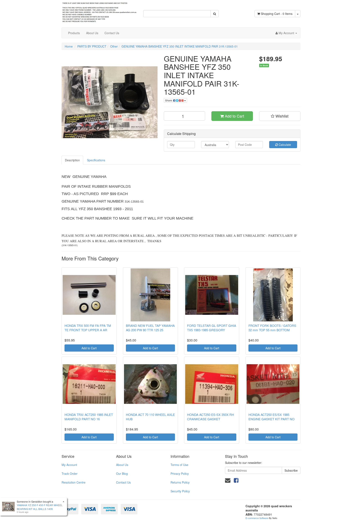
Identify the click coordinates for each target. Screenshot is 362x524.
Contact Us (112, 33)
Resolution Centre (73, 482)
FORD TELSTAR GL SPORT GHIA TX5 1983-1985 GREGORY (211, 327)
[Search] (215, 13)
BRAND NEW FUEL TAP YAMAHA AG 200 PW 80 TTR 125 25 (150, 327)
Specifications (96, 160)
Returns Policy (180, 482)
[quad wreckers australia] (99, 11)
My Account (69, 465)
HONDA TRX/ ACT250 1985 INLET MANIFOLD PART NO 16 (89, 416)
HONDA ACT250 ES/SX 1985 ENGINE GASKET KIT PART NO (271, 416)
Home (69, 46)
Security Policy (180, 491)
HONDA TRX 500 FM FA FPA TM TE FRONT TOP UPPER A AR (88, 327)
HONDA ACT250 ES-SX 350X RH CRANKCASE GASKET (210, 416)
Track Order (70, 473)
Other (114, 46)
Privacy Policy (180, 473)
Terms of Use (179, 465)
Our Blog (122, 473)
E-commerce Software (257, 518)
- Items (276, 14)
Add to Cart (234, 116)
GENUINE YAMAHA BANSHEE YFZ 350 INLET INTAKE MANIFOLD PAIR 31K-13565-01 (180, 46)
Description (72, 160)
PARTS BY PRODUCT (91, 46)
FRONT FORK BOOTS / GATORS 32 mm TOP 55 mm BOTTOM (272, 327)
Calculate (284, 144)
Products (74, 33)
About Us (92, 33)
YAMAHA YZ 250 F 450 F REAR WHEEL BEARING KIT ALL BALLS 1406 (40, 506)
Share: (169, 100)
